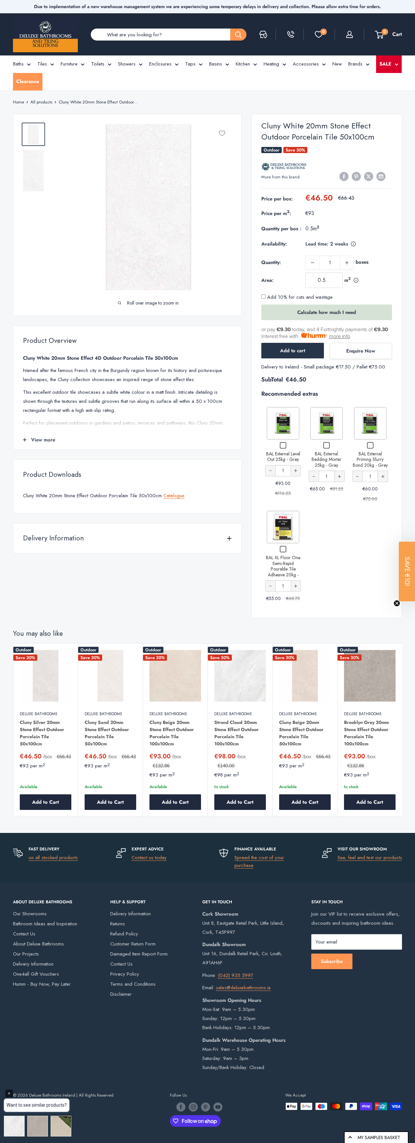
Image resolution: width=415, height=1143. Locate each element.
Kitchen (243, 63)
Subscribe (332, 961)
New (337, 63)
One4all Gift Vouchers (36, 974)
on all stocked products (53, 857)
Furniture (69, 63)
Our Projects (26, 953)
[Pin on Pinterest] (356, 176)
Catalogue (173, 495)
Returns (117, 923)
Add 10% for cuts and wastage (299, 297)
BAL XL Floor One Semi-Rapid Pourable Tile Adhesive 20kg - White (283, 569)
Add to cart (292, 350)
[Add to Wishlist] (222, 133)
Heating (271, 63)
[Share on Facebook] (344, 176)
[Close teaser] (397, 603)
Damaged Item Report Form (139, 953)
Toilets (97, 63)
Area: (267, 280)
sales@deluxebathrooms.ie (243, 987)
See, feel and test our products (370, 857)
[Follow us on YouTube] (217, 1107)
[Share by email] (380, 176)
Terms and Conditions (133, 984)
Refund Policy (124, 933)
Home (18, 102)
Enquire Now (360, 351)
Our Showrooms (30, 913)
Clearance (27, 81)
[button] (407, 571)
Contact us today (149, 857)
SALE (385, 63)
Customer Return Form (133, 943)
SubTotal (272, 379)
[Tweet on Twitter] (368, 176)
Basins (215, 63)
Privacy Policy (124, 974)
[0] (318, 34)
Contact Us (24, 933)
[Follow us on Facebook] (180, 1107)
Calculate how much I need (326, 312)
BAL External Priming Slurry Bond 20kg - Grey (370, 459)
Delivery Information (33, 964)
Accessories (306, 63)
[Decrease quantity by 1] (312, 263)
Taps (190, 63)
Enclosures (160, 63)
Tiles (42, 63)
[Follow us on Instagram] (193, 1107)
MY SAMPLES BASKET (379, 1137)
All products (41, 102)
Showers (127, 63)
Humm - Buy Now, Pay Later (42, 984)
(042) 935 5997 (235, 975)
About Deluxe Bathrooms (38, 943)
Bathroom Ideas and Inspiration (45, 923)
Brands (355, 63)
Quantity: (271, 262)
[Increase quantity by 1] (347, 263)
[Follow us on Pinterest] (205, 1107)
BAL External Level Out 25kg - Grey (283, 457)
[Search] (238, 35)
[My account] (349, 34)
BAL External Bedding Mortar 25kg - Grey (326, 459)
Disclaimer (121, 994)
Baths (18, 63)
